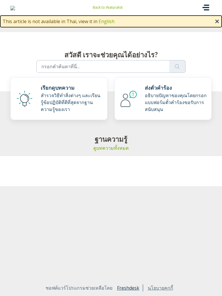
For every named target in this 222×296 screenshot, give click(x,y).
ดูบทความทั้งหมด (111, 148)
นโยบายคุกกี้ (160, 288)
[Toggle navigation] (206, 7)
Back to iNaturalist (108, 7)
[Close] (217, 21)
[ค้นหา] (177, 66)
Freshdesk (128, 288)
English (106, 21)
